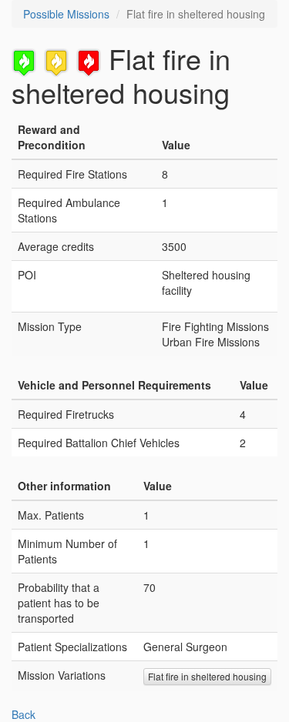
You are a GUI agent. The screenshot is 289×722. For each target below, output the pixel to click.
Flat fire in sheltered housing (207, 676)
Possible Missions (66, 14)
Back (23, 714)
